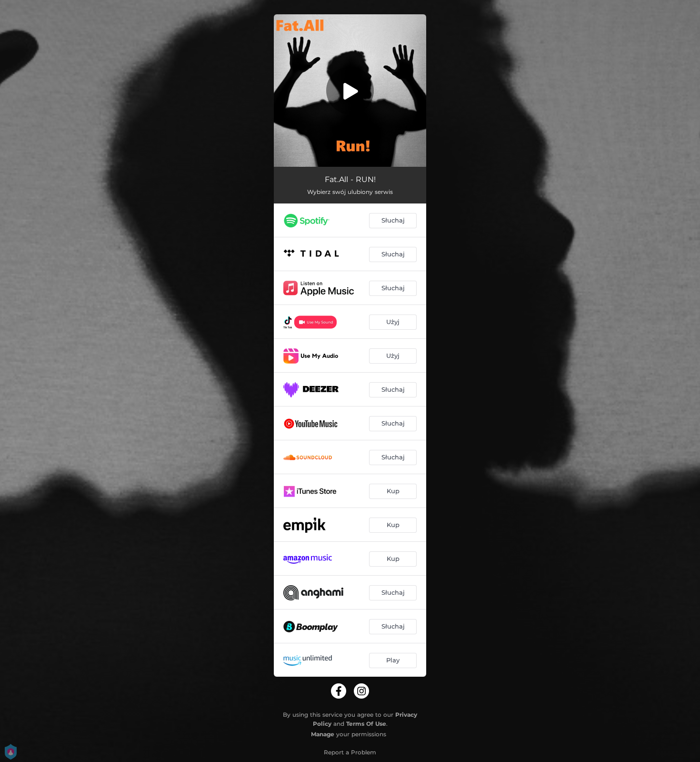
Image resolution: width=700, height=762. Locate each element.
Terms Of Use (366, 723)
